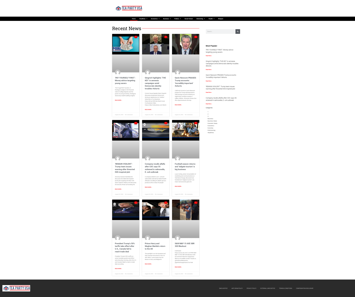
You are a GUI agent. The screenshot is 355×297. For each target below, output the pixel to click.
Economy (210, 128)
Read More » (118, 100)
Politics (176, 19)
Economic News (212, 123)
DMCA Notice (223, 288)
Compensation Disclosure (304, 288)
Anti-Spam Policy (237, 288)
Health (211, 19)
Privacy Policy (251, 288)
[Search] (237, 31)
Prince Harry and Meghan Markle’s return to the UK (155, 246)
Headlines (142, 19)
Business (166, 19)
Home (134, 19)
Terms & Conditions (285, 288)
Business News (212, 121)
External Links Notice (267, 288)
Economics (154, 19)
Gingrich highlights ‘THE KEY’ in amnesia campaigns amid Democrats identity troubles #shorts (155, 83)
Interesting (199, 19)
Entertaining (211, 130)
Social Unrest (189, 19)
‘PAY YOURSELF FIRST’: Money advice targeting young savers (125, 80)
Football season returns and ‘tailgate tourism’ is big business (185, 166)
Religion (220, 19)
